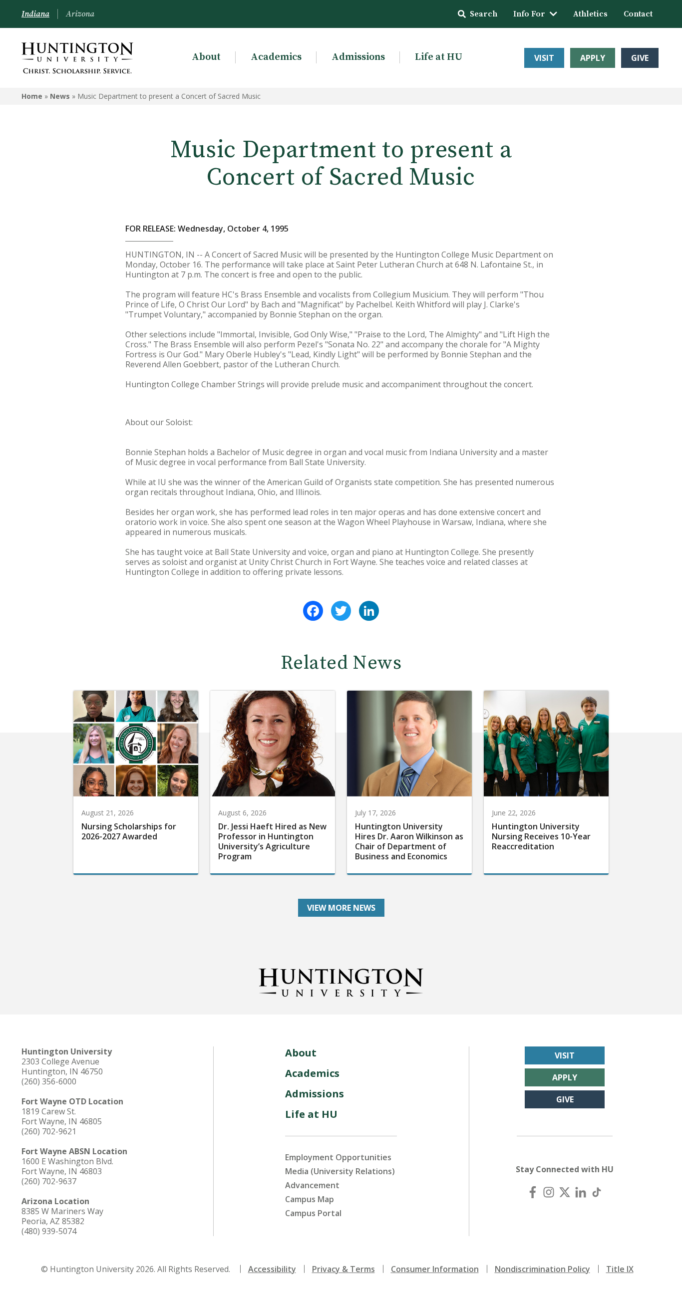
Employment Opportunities (338, 1157)
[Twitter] (341, 611)
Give (640, 57)
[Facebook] (313, 611)
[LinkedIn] (369, 611)
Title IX (620, 1269)
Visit (544, 57)
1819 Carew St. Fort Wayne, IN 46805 (61, 1116)
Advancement (312, 1185)
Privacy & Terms (343, 1269)
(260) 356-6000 (48, 1081)
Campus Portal (313, 1213)
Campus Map (309, 1199)
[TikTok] (597, 1192)
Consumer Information (435, 1269)
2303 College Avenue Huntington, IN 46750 (62, 1066)
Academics (276, 57)
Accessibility (272, 1269)
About (206, 57)
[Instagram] (549, 1192)
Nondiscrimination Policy (542, 1269)
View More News (341, 907)
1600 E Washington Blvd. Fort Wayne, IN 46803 (67, 1166)
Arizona (80, 14)
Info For (529, 14)
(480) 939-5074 (48, 1231)
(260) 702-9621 (48, 1131)
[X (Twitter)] (565, 1192)
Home (31, 96)
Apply (592, 57)
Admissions (358, 57)
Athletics (590, 14)
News (60, 96)
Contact (638, 14)
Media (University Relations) (340, 1171)
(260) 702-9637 (48, 1181)
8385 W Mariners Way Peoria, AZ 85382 (62, 1216)
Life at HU (438, 57)
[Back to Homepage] (341, 981)
